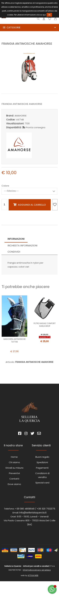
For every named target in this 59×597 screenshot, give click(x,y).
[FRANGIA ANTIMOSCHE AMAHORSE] (29, 87)
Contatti (14, 478)
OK (49, 14)
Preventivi (14, 473)
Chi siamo (14, 462)
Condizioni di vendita (42, 475)
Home (14, 456)
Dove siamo (14, 484)
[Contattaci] (55, 19)
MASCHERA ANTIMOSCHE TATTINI (14, 340)
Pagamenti (42, 467)
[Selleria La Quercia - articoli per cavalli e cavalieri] (15, 21)
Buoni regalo (42, 456)
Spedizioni (42, 462)
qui (44, 14)
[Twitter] (32, 433)
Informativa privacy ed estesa (37, 570)
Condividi (14, 251)
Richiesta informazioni (22, 245)
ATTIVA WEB (33, 575)
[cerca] (38, 19)
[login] (44, 19)
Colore (5, 185)
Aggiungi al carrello (32, 205)
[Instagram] (26, 433)
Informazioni (16, 239)
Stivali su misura (14, 467)
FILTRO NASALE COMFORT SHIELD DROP (45, 324)
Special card (42, 482)
